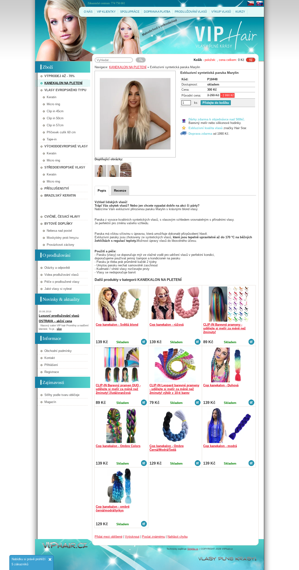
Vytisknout (132, 536)
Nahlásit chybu (177, 536)
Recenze (120, 190)
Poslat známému (153, 536)
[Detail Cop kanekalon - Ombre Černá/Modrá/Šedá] (175, 425)
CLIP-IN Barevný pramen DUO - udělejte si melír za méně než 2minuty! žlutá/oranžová (118, 389)
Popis (102, 190)
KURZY (240, 11)
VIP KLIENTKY (106, 11)
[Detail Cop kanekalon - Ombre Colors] (121, 425)
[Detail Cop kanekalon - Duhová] (228, 364)
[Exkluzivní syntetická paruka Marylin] (135, 114)
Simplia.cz (192, 549)
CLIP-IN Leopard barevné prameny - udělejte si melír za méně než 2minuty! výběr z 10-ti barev (174, 389)
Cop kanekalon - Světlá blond (117, 324)
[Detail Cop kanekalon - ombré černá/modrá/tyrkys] (121, 486)
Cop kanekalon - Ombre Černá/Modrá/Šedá (167, 447)
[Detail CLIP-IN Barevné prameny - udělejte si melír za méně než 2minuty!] (228, 304)
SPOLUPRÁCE (129, 11)
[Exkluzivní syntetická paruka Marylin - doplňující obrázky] (100, 176)
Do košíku (250, 58)
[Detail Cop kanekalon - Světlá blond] (121, 304)
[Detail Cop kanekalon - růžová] (175, 304)
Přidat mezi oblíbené (108, 536)
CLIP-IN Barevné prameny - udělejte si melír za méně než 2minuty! (224, 328)
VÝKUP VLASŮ (221, 11)
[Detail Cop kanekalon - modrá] (228, 425)
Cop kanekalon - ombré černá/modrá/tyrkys (112, 508)
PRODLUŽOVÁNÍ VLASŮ (191, 11)
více (59, 329)
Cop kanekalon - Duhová (220, 385)
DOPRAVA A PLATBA (157, 11)
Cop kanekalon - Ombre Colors (118, 446)
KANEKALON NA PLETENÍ (127, 67)
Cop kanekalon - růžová (167, 324)
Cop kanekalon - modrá (220, 446)
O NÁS (88, 11)
